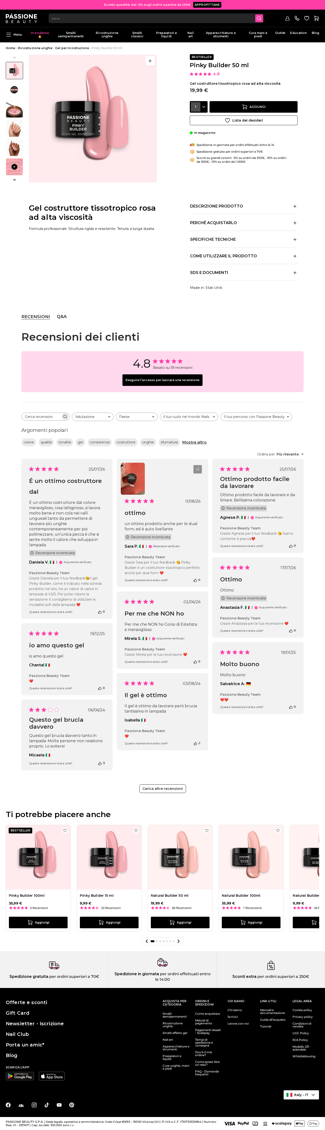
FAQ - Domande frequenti (207, 1073)
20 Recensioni (111, 908)
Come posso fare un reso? (207, 1063)
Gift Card (17, 1013)
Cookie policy (302, 1010)
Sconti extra (244, 976)
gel (80, 442)
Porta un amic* (25, 1045)
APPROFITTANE (207, 4)
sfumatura (169, 442)
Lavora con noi (238, 1023)
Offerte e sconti (26, 1002)
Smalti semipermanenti (71, 34)
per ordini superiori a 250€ (282, 976)
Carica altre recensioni (162, 788)
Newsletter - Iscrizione (35, 1023)
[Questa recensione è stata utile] (100, 612)
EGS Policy (300, 1040)
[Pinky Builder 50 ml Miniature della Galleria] (14, 118)
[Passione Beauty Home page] (21, 18)
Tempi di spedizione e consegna (204, 1042)
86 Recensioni (181, 908)
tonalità (64, 442)
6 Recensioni (39, 908)
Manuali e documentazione (272, 1011)
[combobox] (156, 18)
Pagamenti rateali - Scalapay (208, 1031)
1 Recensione (252, 908)
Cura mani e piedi (258, 34)
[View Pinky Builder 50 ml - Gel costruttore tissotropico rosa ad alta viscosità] (14, 70)
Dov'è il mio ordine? (203, 1054)
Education (298, 33)
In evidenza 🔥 (40, 34)
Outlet (280, 33)
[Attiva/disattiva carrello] (316, 18)
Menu (17, 34)
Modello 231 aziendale (301, 1048)
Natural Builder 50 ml (169, 895)
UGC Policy (301, 1033)
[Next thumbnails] (14, 179)
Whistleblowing (304, 1056)
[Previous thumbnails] (14, 57)
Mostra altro (194, 442)
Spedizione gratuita (28, 976)
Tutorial (265, 1026)
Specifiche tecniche (213, 239)
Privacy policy (303, 1016)
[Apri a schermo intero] (150, 61)
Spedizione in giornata (137, 974)
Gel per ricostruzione (72, 48)
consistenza (100, 442)
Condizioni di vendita (302, 1025)
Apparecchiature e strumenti (221, 34)
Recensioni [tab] (35, 316)
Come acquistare (207, 1013)
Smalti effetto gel (175, 1033)
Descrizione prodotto (216, 206)
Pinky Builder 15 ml (97, 895)
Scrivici (233, 1016)
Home (10, 48)
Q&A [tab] (62, 316)
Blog (315, 33)
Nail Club (17, 1034)
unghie (148, 442)
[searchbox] (41, 416)
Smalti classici (137, 34)
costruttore (125, 442)
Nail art (190, 34)
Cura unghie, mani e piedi (176, 1067)
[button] (147, 941)
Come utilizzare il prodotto (223, 256)
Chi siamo (235, 1010)
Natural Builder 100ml (241, 895)
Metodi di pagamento (203, 1022)
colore (29, 442)
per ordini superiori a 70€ (73, 976)
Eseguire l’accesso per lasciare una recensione (162, 380)
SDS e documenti (209, 272)
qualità (46, 442)
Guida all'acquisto (273, 1019)
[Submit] (259, 18)
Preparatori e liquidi (166, 34)
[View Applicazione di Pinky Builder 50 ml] (14, 166)
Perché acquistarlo (213, 223)
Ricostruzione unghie (107, 34)
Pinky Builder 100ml (27, 895)
